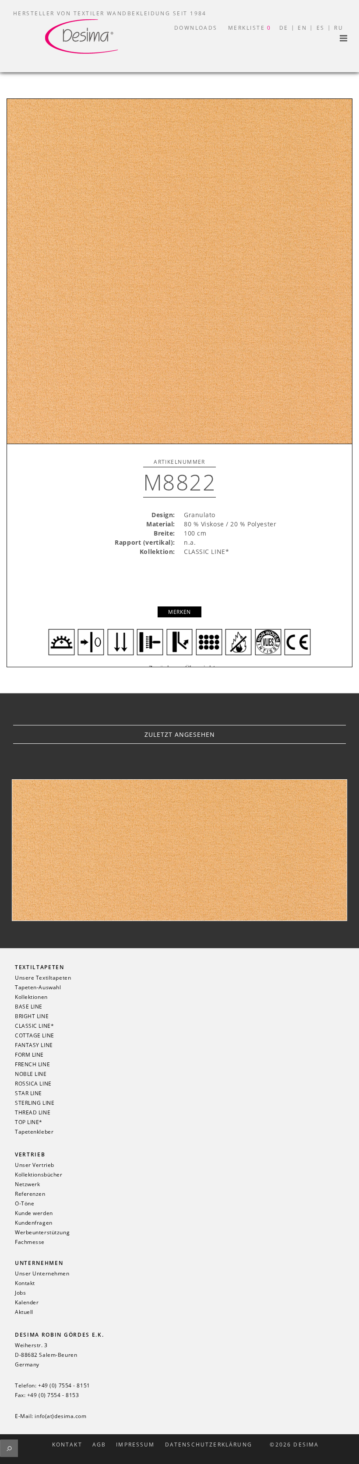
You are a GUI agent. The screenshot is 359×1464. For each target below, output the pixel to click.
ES (321, 27)
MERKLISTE (249, 27)
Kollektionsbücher (39, 1174)
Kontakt (25, 1283)
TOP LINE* (28, 1122)
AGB (99, 1444)
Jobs (20, 1292)
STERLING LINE (34, 1103)
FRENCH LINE (32, 1064)
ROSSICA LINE (33, 1083)
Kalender (27, 1302)
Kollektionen (31, 997)
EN (302, 27)
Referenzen (30, 1194)
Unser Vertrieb (34, 1165)
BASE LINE (28, 1006)
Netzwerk (27, 1184)
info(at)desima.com (60, 1416)
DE (284, 27)
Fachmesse (30, 1242)
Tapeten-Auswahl (38, 987)
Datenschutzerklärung (208, 1444)
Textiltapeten (39, 967)
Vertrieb (30, 1154)
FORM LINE (29, 1054)
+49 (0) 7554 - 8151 (64, 1385)
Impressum (135, 1444)
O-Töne (24, 1203)
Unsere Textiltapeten (43, 977)
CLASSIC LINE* (34, 1026)
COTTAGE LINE (34, 1035)
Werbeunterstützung (42, 1232)
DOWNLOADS (196, 27)
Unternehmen (39, 1263)
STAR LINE (28, 1093)
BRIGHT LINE (32, 1016)
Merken (179, 612)
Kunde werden (34, 1213)
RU (338, 27)
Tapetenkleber (34, 1131)
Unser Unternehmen (42, 1273)
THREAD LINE (32, 1112)
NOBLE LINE (31, 1074)
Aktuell (24, 1312)
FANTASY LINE (34, 1045)
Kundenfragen (34, 1222)
